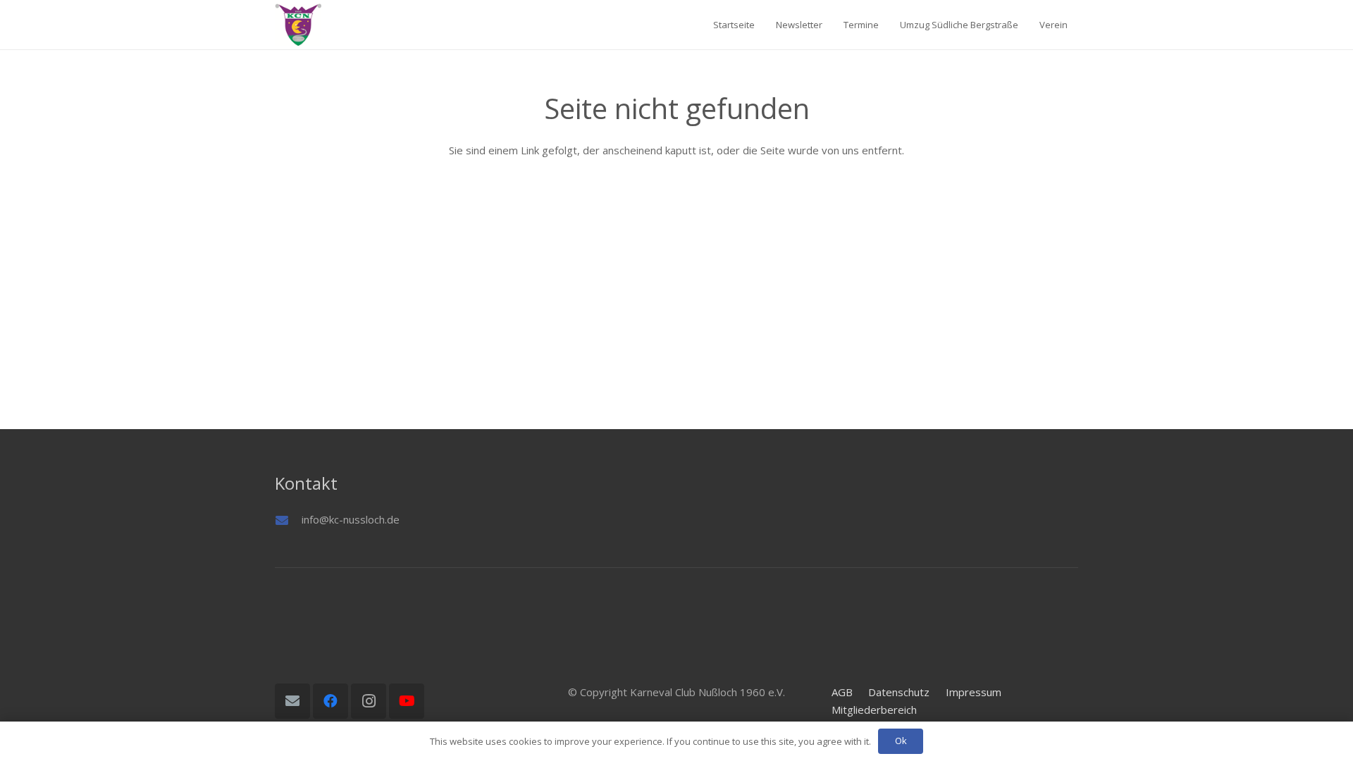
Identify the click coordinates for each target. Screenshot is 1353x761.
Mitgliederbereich (874, 710)
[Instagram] (368, 701)
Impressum (973, 692)
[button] (1076, 24)
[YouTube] (406, 701)
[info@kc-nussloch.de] (288, 520)
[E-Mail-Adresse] (292, 701)
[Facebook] (330, 701)
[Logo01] (298, 25)
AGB (842, 692)
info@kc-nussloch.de (351, 519)
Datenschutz (898, 692)
